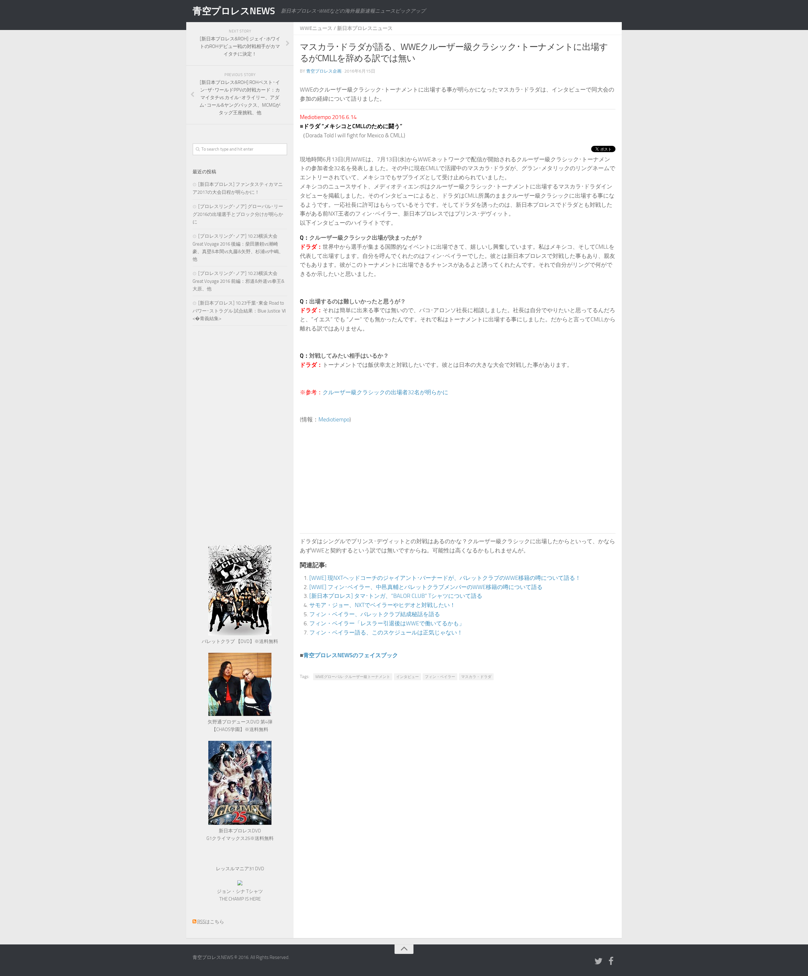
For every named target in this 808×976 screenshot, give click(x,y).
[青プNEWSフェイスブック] (611, 961)
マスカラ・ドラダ (476, 677)
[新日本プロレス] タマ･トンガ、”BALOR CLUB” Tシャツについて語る (395, 595)
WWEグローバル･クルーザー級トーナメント (352, 677)
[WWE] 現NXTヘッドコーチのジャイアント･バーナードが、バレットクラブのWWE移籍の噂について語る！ (445, 577)
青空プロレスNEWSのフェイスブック (350, 655)
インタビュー (407, 677)
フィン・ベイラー (440, 677)
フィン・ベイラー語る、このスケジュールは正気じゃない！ (386, 632)
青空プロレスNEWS (234, 11)
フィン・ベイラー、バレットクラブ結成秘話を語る (374, 614)
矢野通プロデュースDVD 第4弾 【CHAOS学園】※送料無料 (240, 725)
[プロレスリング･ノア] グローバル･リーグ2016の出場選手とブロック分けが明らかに (238, 214)
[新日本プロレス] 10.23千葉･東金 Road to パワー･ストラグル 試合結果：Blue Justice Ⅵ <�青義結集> (239, 310)
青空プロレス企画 (324, 71)
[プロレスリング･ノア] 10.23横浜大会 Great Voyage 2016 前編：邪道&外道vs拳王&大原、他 (238, 281)
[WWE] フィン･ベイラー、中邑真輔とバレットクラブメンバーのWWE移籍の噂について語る (426, 587)
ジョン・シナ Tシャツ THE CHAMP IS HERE (240, 895)
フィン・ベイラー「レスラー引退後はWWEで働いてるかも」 (387, 623)
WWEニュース (316, 28)
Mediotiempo (333, 419)
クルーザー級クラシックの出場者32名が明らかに (385, 392)
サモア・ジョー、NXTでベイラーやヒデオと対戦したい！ (382, 605)
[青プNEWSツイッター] (598, 961)
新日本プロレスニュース (365, 28)
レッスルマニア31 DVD (240, 869)
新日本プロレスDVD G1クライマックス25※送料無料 (240, 834)
